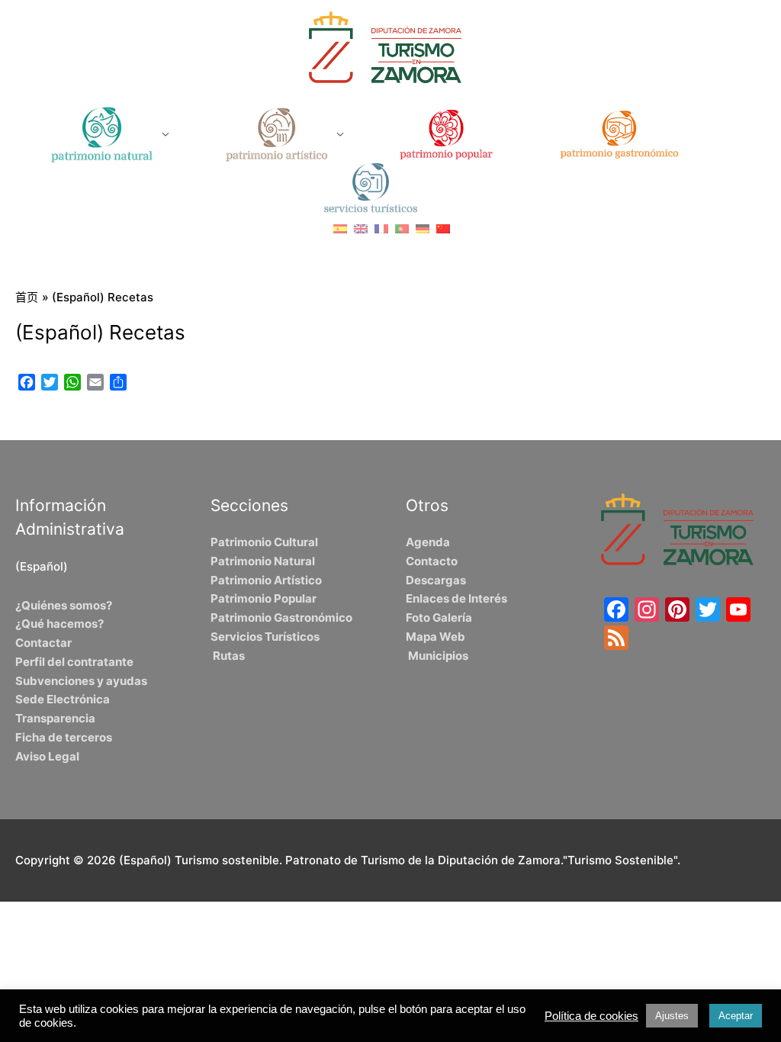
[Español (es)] (340, 227)
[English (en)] (361, 227)
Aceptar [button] (735, 1015)
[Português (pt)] (402, 227)
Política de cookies (591, 1016)
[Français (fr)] (381, 227)
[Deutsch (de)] (422, 227)
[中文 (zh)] (443, 227)
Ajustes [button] (672, 1015)
